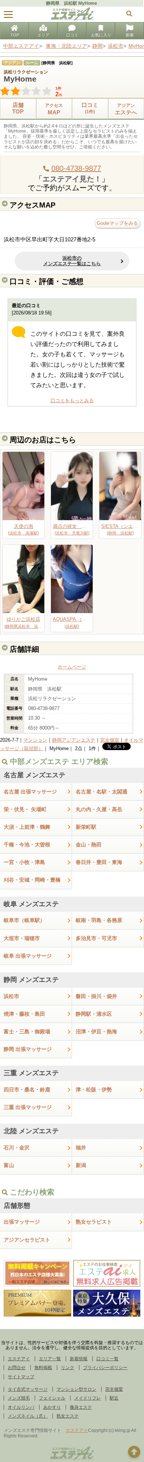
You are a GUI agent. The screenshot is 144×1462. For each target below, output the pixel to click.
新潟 (81, 1165)
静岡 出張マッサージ (28, 1049)
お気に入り (101, 35)
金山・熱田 (89, 844)
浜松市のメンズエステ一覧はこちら (72, 261)
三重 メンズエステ (31, 1073)
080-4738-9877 (76, 168)
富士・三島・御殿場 (27, 1031)
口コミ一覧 (107, 1358)
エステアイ (19, 1358)
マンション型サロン (76, 1389)
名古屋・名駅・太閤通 (101, 792)
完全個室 (109, 740)
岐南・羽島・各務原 (99, 920)
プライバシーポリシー (105, 1367)
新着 (130, 35)
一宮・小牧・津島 (24, 862)
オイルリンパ (21, 1407)
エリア (43, 35)
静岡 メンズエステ (31, 979)
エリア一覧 (50, 1358)
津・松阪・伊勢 (94, 1089)
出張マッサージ (22, 1222)
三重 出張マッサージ (28, 1107)
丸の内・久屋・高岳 (99, 809)
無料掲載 (43, 1367)
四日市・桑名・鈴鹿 (27, 1089)
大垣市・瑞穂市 (22, 938)
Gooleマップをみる (117, 223)
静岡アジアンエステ (73, 740)
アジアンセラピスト (27, 1240)
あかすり (52, 1407)
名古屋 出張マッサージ (30, 792)
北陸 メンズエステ (31, 1131)
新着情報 (79, 1358)
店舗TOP (18, 108)
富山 (9, 1165)
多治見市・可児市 (96, 938)
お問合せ (16, 1367)
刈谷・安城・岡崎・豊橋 (32, 880)
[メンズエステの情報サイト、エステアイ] (72, 19)
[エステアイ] (72, 1459)
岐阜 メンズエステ (31, 904)
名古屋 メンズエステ (34, 775)
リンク (67, 1367)
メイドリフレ (87, 1398)
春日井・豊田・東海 (99, 862)
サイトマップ (21, 1376)
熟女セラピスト (94, 1222)
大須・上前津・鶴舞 (27, 827)
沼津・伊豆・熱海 (96, 1031)
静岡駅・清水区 (94, 1014)
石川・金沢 (17, 1147)
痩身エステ (81, 1407)
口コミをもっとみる (72, 400)
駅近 (114, 1398)
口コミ (72, 35)
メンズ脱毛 (19, 1398)
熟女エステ (67, 1416)
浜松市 (11, 996)
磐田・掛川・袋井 (96, 996)
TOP (14, 35)
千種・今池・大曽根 (27, 844)
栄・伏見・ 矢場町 (25, 809)
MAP (54, 109)
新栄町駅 (86, 827)
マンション (35, 740)
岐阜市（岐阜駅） (24, 920)
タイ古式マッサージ (28, 1389)
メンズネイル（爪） (28, 1416)
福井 (81, 1147)
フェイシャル (52, 1398)
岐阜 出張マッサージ (28, 956)
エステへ (126, 109)
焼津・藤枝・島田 (24, 1014)
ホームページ (72, 667)
